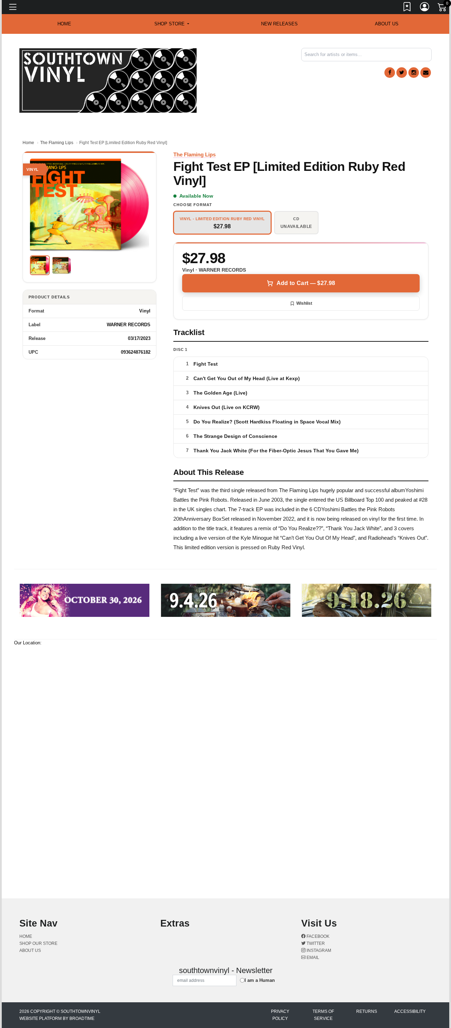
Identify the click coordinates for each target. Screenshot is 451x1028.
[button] (172, 24)
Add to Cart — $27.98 (306, 283)
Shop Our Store (38, 943)
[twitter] (402, 73)
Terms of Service (323, 1015)
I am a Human (260, 980)
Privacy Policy (280, 1015)
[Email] (426, 73)
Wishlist (304, 303)
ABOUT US (387, 23)
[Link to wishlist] (407, 8)
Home (28, 142)
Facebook (317, 936)
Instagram (318, 950)
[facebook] (390, 73)
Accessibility (410, 1011)
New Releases (279, 23)
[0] (442, 8)
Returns (366, 1011)
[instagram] (414, 73)
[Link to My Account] (425, 8)
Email (312, 957)
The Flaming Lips (56, 142)
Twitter (315, 943)
